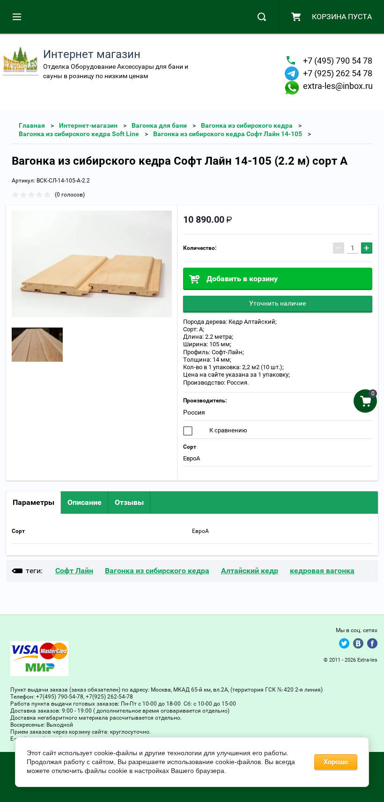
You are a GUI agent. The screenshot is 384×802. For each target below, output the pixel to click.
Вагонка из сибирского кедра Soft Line (79, 134)
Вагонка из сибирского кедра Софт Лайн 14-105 (227, 134)
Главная (32, 125)
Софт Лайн (74, 570)
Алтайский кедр (249, 570)
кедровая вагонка (322, 570)
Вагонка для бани (159, 125)
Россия (194, 412)
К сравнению (227, 430)
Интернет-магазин (88, 125)
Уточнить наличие (277, 303)
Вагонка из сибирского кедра (247, 125)
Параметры (33, 502)
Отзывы (129, 502)
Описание (84, 502)
